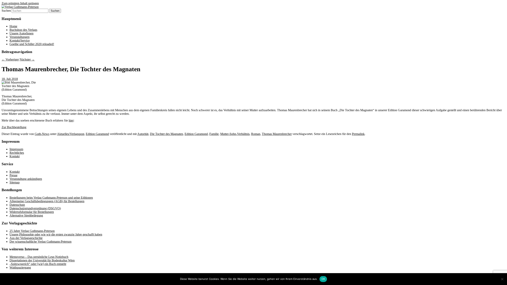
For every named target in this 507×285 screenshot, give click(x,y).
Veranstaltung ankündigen (26, 178)
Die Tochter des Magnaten (166, 134)
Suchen (6, 10)
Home (13, 26)
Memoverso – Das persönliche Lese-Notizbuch (39, 256)
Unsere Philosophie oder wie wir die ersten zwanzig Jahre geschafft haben (56, 234)
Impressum (16, 149)
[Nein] (502, 279)
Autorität (142, 134)
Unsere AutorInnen (21, 33)
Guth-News (42, 134)
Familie (214, 134)
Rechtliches (17, 152)
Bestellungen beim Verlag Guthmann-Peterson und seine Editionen (51, 197)
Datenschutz (17, 204)
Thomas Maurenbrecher (277, 134)
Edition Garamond (97, 134)
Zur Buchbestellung (14, 127)
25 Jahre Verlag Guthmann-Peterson (32, 231)
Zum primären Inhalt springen (20, 3)
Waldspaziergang (20, 267)
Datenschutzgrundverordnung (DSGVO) (35, 208)
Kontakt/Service (20, 40)
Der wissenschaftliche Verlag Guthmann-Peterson (40, 241)
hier (71, 120)
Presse (13, 175)
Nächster (27, 59)
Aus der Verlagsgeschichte (26, 238)
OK (323, 278)
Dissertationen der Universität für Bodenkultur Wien (42, 260)
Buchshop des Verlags (23, 29)
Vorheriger (10, 59)
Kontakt (15, 156)
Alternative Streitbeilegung (26, 215)
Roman (255, 134)
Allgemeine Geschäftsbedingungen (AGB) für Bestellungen (47, 201)
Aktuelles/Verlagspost (70, 134)
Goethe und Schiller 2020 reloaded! (32, 44)
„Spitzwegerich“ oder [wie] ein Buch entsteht (38, 264)
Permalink (358, 134)
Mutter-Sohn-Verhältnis (235, 134)
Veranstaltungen (20, 37)
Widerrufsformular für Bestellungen (32, 212)
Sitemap (15, 182)
